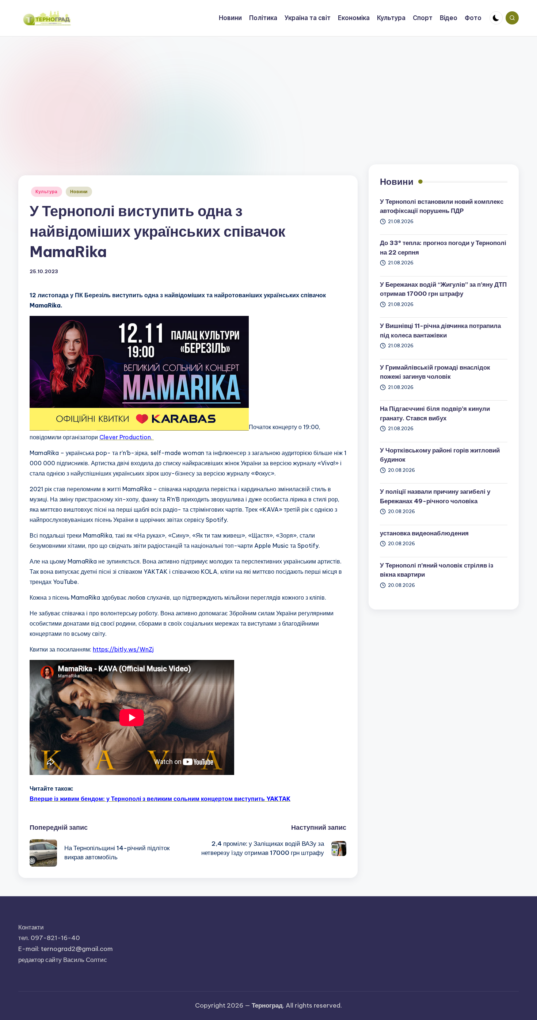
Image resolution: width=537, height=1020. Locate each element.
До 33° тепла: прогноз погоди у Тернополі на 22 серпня (443, 247)
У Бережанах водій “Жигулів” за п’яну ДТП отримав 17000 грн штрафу (443, 289)
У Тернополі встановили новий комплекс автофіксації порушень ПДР (441, 206)
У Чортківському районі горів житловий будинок (440, 455)
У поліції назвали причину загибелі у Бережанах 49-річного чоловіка (435, 496)
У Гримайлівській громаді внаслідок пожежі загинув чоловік (435, 372)
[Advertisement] (268, 91)
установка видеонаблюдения (424, 533)
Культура (46, 191)
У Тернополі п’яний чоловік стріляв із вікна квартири (436, 570)
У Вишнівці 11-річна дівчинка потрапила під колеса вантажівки (440, 330)
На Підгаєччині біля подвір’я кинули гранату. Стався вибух (435, 413)
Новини (79, 191)
